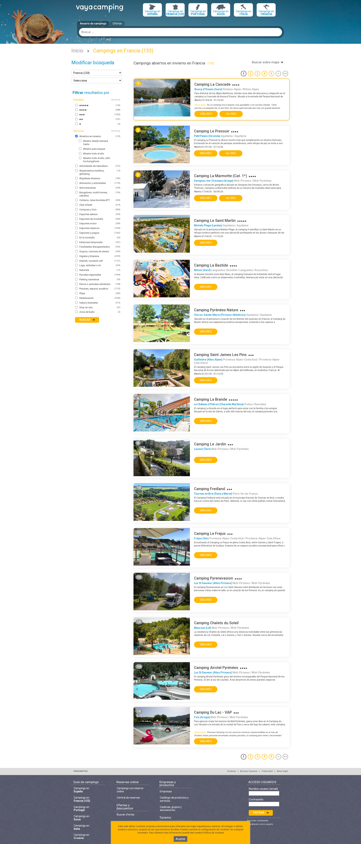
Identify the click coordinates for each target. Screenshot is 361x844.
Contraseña (256, 799)
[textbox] (180, 32)
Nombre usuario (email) (263, 788)
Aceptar (180, 839)
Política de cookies (213, 832)
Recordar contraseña (257, 820)
